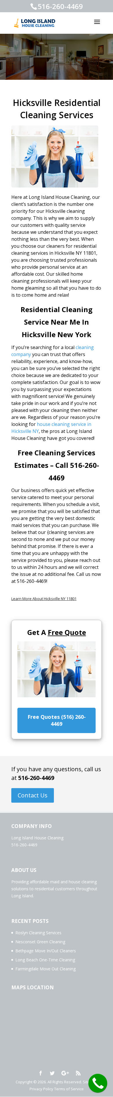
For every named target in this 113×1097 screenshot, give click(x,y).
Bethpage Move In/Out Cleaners (45, 950)
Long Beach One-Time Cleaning (45, 959)
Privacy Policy (41, 1088)
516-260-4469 (36, 778)
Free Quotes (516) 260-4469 (57, 720)
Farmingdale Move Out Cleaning (45, 969)
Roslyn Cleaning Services (38, 932)
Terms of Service (69, 1088)
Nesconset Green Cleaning (40, 941)
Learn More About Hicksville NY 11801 (43, 598)
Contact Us (33, 795)
